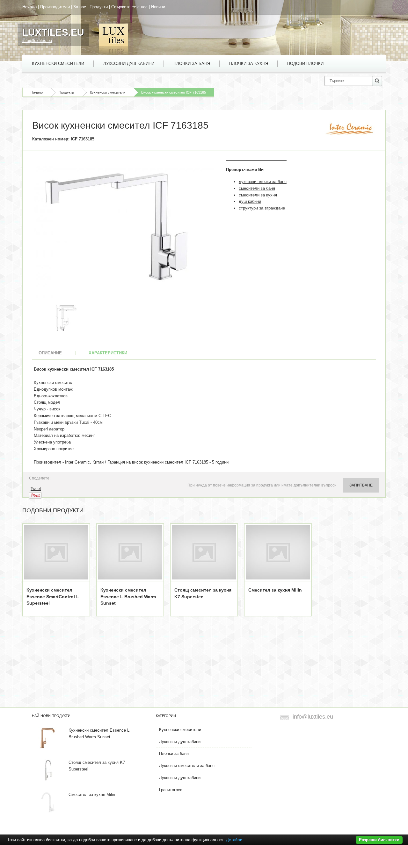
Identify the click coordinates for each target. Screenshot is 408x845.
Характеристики (108, 353)
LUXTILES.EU (53, 32)
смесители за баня (257, 188)
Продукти (99, 6)
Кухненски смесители (58, 63)
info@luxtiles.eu (37, 40)
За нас (79, 6)
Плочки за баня (191, 63)
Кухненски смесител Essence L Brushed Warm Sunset (128, 596)
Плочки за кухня (248, 63)
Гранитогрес (170, 789)
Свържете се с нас (129, 6)
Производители (55, 6)
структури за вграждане (262, 208)
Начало (29, 6)
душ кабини (250, 201)
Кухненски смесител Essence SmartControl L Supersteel (52, 596)
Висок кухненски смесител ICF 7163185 (173, 92)
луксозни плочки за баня (263, 181)
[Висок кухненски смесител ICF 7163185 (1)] (66, 317)
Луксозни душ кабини (128, 63)
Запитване (361, 485)
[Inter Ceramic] (350, 129)
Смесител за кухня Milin (275, 590)
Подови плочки (305, 63)
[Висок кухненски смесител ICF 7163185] (124, 230)
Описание (50, 353)
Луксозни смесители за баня (187, 765)
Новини (158, 6)
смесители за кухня (258, 195)
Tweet (36, 488)
